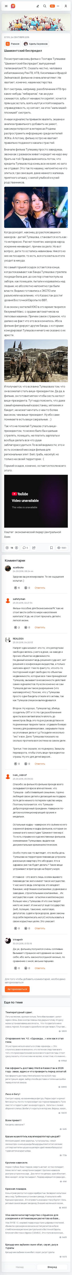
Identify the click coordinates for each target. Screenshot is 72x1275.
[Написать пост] (38, 6)
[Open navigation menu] (6, 6)
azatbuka (18, 567)
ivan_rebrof (20, 775)
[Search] (45, 6)
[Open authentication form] (66, 6)
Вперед (52, 1267)
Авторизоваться (17, 989)
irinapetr (18, 939)
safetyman (19, 599)
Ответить (40, 587)
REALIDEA (18, 638)
